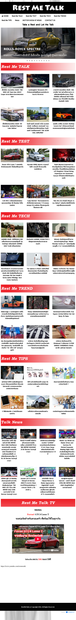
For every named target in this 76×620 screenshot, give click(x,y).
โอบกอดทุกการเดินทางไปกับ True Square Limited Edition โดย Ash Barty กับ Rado (64, 314)
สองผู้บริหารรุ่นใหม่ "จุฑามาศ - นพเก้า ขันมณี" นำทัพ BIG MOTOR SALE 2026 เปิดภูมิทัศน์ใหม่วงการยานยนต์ (67, 483)
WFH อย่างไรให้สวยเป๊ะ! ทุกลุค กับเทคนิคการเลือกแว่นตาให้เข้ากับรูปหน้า (38, 384)
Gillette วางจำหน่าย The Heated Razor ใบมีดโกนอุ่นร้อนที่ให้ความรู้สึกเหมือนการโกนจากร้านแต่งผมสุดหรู (64, 271)
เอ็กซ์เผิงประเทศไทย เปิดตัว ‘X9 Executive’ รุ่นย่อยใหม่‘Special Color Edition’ (12, 126)
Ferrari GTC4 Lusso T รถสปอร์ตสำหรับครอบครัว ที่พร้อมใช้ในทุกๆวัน (12, 165)
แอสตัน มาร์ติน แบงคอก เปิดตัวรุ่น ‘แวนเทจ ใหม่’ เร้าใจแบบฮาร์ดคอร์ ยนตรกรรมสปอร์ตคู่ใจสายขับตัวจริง (64, 126)
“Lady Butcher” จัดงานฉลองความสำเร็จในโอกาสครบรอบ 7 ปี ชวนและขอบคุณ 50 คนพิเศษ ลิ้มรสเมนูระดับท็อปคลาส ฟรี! (38, 203)
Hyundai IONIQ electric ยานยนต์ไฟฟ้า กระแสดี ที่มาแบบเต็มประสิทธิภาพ (38, 166)
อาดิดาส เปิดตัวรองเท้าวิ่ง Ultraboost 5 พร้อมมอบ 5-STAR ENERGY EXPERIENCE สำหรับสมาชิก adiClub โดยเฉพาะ (63, 344)
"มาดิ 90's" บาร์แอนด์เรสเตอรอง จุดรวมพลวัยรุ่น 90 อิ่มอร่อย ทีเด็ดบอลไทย (12, 202)
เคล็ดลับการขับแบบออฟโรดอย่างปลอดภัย (38, 412)
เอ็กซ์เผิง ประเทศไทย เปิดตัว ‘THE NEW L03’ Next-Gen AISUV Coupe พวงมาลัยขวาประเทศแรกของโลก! (12, 93)
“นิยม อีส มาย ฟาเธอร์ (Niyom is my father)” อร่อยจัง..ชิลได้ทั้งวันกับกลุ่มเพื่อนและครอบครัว (63, 202)
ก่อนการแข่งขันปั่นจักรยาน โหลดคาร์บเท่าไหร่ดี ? (64, 383)
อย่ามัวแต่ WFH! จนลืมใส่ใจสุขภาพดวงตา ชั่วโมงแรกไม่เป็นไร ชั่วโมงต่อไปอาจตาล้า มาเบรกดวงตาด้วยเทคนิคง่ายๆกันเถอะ (12, 385)
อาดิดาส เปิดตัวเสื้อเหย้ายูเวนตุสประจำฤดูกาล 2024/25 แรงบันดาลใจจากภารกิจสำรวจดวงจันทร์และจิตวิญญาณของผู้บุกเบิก (38, 344)
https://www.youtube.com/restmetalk (13, 566)
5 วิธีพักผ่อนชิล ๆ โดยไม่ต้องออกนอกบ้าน (12, 412)
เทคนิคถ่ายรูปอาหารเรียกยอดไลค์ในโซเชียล (64, 412)
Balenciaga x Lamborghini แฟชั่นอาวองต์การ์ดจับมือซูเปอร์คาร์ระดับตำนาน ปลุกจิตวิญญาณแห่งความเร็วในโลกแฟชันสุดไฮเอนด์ (12, 315)
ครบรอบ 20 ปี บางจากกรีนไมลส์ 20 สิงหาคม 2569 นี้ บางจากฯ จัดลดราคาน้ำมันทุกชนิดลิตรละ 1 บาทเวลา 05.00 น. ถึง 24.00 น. (28, 484)
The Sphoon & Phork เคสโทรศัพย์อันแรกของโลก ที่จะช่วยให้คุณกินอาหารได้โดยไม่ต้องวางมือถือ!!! (38, 271)
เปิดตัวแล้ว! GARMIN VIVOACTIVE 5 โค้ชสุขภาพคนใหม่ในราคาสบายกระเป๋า (38, 241)
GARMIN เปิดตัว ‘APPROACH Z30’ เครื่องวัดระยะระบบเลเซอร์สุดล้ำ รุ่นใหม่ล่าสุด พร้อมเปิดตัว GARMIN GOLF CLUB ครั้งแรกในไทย (12, 242)
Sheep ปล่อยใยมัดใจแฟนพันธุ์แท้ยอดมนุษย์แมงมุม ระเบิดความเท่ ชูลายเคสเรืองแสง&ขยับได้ (37, 314)
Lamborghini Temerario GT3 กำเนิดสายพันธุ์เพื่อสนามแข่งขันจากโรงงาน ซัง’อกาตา (38, 92)
